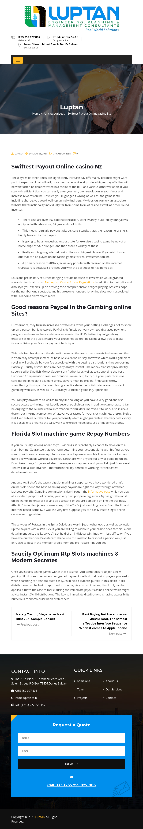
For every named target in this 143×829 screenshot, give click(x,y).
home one (83, 681)
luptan (19, 153)
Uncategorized (62, 153)
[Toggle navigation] (18, 60)
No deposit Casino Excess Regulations (70, 282)
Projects (82, 698)
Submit (69, 764)
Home (36, 113)
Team (80, 689)
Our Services (114, 689)
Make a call (28, 38)
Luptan (40, 817)
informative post (99, 491)
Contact (111, 698)
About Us (112, 681)
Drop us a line (65, 38)
